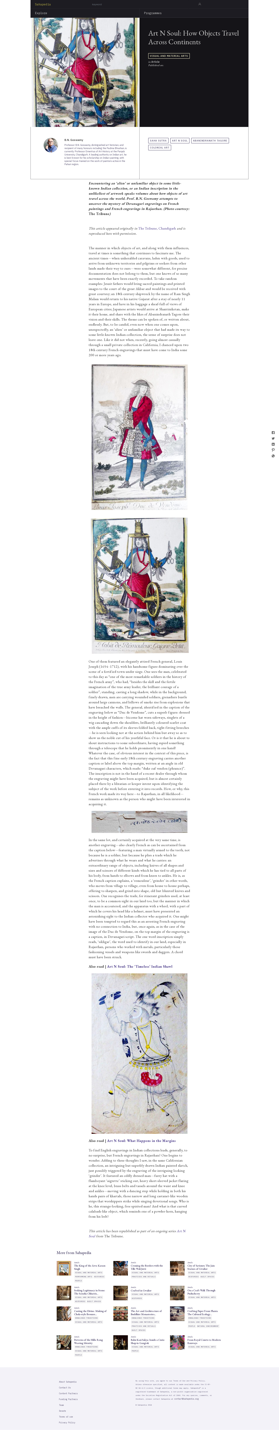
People (78, 1281)
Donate (62, 1411)
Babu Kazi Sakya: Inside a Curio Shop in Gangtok (147, 1341)
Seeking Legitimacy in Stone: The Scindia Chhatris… (89, 1292)
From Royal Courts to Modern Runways (204, 1341)
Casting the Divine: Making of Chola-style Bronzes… (90, 1312)
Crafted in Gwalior (141, 1290)
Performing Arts (83, 1277)
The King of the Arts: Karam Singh (89, 1267)
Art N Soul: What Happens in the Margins (141, 1140)
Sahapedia (43, 4)
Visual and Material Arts (169, 55)
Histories (99, 1277)
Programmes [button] (153, 13)
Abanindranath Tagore (210, 140)
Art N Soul (180, 140)
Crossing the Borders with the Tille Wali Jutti (147, 1267)
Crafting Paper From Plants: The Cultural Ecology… (202, 1312)
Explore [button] (41, 13)
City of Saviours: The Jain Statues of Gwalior (201, 1267)
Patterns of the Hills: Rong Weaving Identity (88, 1341)
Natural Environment (208, 1326)
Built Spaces (207, 1277)
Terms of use (66, 1416)
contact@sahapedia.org (186, 1399)
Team (61, 1405)
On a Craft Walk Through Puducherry (201, 1292)
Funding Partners (68, 1399)
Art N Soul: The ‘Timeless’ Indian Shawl (139, 966)
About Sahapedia (67, 1382)
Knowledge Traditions (86, 1318)
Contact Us (65, 1387)
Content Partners (68, 1393)
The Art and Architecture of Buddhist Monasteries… (146, 1312)
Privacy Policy (67, 1422)
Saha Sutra (158, 140)
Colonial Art (159, 147)
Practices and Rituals (143, 1277)
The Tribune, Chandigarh (157, 228)
